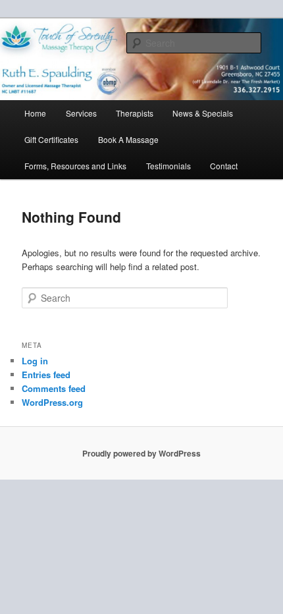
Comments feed (54, 388)
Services (81, 113)
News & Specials (202, 113)
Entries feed (46, 374)
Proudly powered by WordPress (141, 453)
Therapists (134, 113)
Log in (35, 360)
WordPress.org (52, 402)
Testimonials (168, 165)
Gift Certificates (51, 139)
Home (35, 113)
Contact (224, 165)
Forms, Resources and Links (75, 165)
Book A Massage (128, 139)
